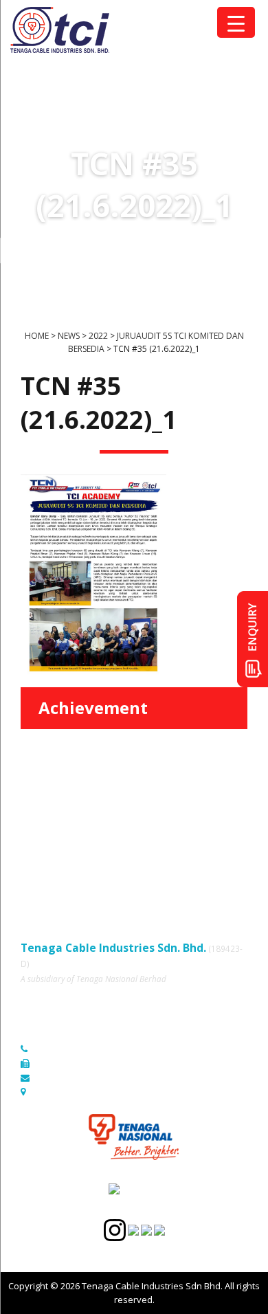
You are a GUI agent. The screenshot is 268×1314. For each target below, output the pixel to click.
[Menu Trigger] (236, 22)
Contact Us (153, 845)
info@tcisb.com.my (74, 1077)
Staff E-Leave (158, 864)
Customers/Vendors (173, 826)
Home (33, 807)
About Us (150, 807)
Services (38, 826)
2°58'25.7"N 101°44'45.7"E (88, 1091)
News (32, 845)
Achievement (93, 707)
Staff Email (43, 884)
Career (35, 864)
